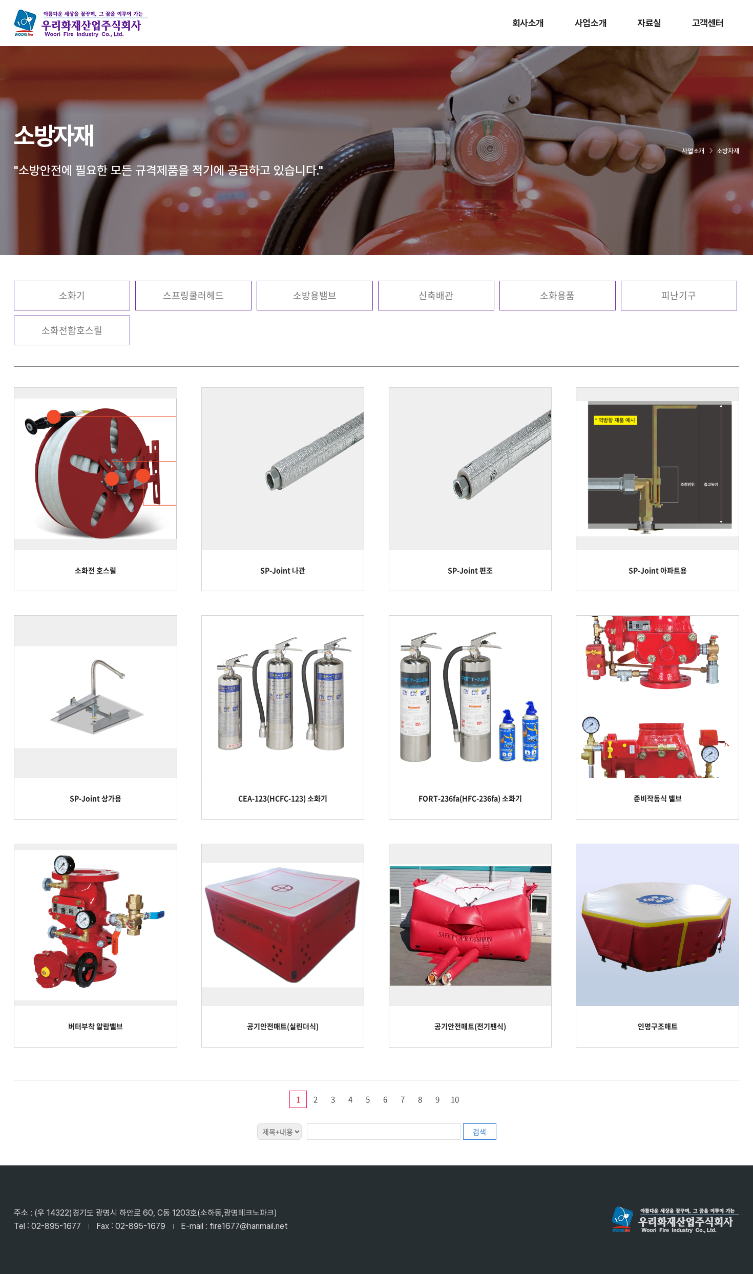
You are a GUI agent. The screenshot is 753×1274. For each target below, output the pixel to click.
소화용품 (557, 295)
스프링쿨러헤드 (193, 295)
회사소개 (528, 22)
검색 (479, 1131)
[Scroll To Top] (735, 1262)
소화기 (72, 295)
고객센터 (708, 22)
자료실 (649, 22)
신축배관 (436, 295)
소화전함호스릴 (71, 330)
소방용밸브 (315, 295)
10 (455, 1099)
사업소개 (590, 22)
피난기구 (678, 295)
